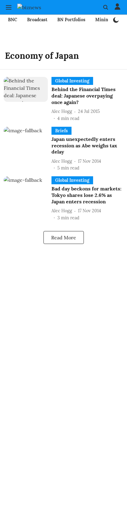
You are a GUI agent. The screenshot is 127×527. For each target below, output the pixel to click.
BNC (12, 19)
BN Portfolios (71, 19)
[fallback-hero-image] (27, 99)
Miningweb (107, 19)
